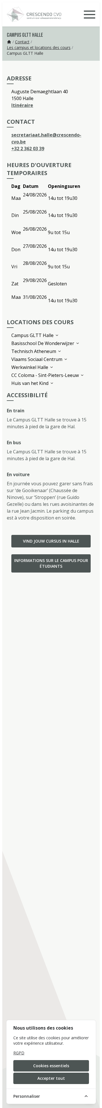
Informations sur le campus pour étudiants (51, 563)
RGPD (18, 1053)
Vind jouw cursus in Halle (51, 541)
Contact (22, 41)
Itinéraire (22, 105)
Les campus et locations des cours (39, 47)
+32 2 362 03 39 (27, 148)
